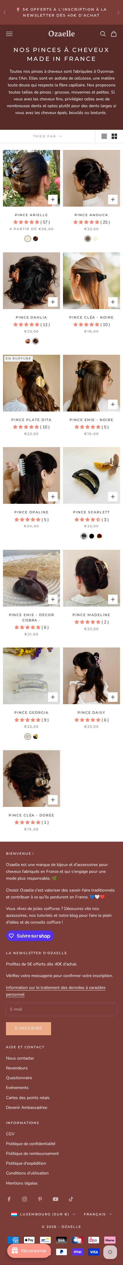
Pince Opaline (31, 512)
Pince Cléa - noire (91, 317)
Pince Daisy (91, 713)
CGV (10, 1134)
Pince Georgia (31, 713)
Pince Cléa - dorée (31, 815)
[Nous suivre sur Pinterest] (40, 1199)
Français (95, 1214)
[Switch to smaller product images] (114, 136)
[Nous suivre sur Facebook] (9, 1199)
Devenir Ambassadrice (26, 1107)
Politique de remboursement (32, 1153)
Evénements (17, 1087)
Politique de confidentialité (30, 1144)
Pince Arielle (31, 215)
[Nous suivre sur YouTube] (56, 1199)
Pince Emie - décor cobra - (31, 617)
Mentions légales (22, 1183)
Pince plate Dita (31, 420)
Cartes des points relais (28, 1098)
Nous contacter (20, 1058)
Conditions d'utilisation (27, 1173)
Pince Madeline (91, 615)
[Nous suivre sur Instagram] (24, 1199)
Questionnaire (19, 1078)
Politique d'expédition (26, 1163)
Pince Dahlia (31, 317)
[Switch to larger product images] (104, 136)
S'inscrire (28, 1028)
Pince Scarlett (91, 512)
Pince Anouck (91, 215)
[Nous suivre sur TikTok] (71, 1199)
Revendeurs (17, 1068)
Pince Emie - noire (91, 420)
